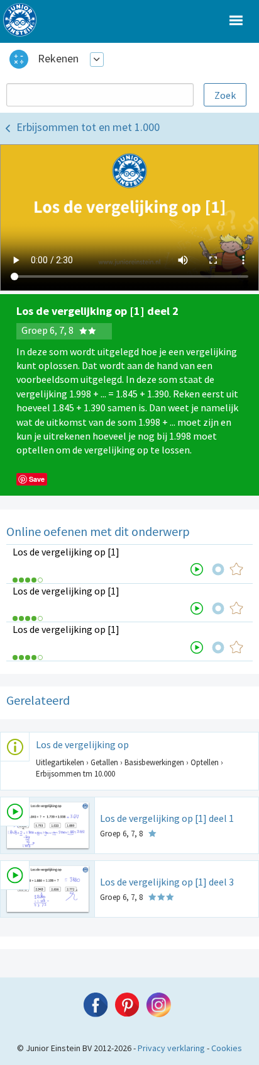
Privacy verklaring (171, 1048)
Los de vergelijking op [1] (66, 551)
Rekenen (58, 58)
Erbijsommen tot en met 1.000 (88, 127)
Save (37, 479)
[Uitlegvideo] (196, 569)
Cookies (226, 1048)
